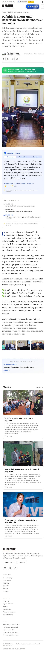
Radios (5, 606)
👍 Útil (7, 186)
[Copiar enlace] (13, 59)
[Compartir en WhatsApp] (8, 59)
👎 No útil (14, 186)
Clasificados (7, 609)
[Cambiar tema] (42, 2)
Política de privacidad (10, 627)
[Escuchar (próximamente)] (17, 59)
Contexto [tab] (36, 157)
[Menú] (42, 6)
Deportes (6, 591)
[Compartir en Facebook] (4, 59)
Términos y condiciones (11, 624)
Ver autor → (39, 387)
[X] (15, 568)
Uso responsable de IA (10, 632)
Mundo (5, 588)
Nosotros (6, 601)
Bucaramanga (8, 578)
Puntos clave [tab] (23, 157)
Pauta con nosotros (9, 612)
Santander (6, 583)
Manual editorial (8, 630)
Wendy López (14, 53)
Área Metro (7, 580)
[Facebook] (5, 568)
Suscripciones (8, 614)
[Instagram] (10, 568)
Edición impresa (10, 562)
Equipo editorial (8, 604)
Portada (4, 12)
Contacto (22, 562)
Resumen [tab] (10, 157)
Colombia (6, 586)
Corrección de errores (10, 635)
